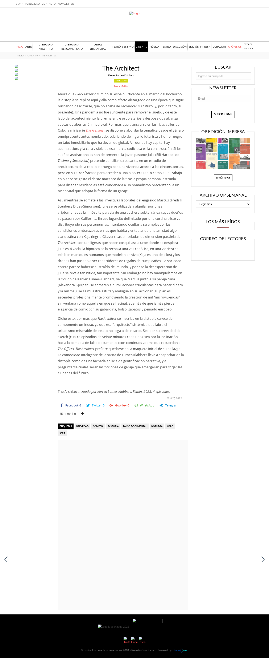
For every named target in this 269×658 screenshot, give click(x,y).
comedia (98, 426)
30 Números (223, 178)
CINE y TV (33, 56)
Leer (209, 250)
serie (62, 433)
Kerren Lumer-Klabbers (121, 75)
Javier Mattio (121, 86)
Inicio (20, 56)
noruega (157, 426)
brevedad (82, 426)
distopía (113, 426)
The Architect (95, 130)
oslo (170, 426)
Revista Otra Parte (142, 650)
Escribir (234, 250)
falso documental (135, 426)
